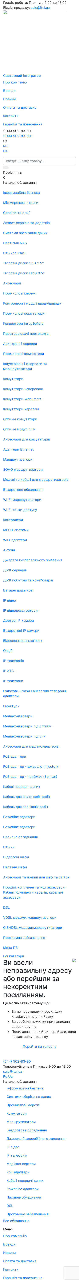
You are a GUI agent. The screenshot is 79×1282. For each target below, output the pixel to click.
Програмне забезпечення (27, 1214)
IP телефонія (17, 1155)
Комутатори (17, 1113)
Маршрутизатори (21, 1122)
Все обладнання (16, 1221)
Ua (5, 151)
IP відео (13, 1147)
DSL (10, 1206)
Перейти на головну (39, 1046)
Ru (5, 146)
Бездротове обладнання (27, 1130)
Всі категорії (13, 956)
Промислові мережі (23, 1105)
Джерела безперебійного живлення (36, 1138)
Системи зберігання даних (29, 1096)
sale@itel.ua (40, 7)
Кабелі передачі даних (25, 1180)
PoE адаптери (18, 1172)
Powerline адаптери (23, 1189)
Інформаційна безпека (25, 1088)
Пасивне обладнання (24, 1197)
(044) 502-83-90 (17, 136)
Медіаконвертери (21, 1164)
